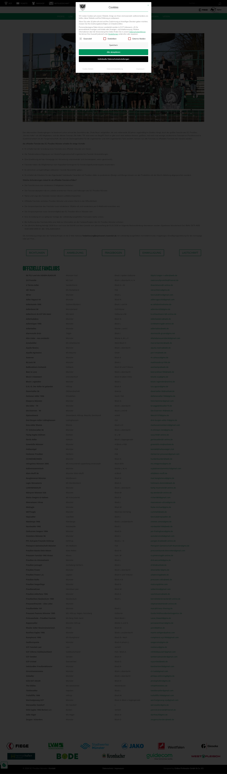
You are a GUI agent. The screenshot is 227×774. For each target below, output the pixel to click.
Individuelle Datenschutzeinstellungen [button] (113, 59)
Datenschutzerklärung (137, 32)
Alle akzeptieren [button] (113, 52)
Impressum (140, 69)
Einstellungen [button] (113, 34)
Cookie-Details (87, 69)
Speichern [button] (113, 45)
